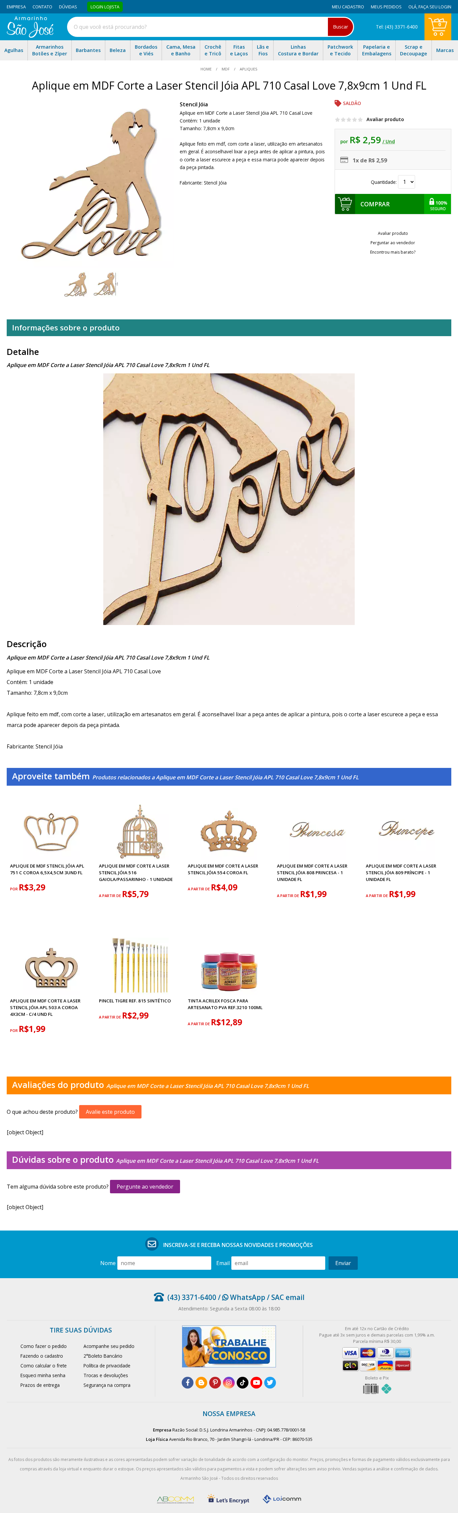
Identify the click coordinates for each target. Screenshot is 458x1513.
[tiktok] (242, 1383)
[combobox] (210, 27)
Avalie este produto (110, 1111)
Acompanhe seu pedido (108, 1346)
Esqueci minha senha (42, 1375)
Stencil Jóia (194, 104)
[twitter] (270, 1383)
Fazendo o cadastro (41, 1356)
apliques (248, 68)
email (223, 1263)
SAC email (287, 1297)
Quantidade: (384, 182)
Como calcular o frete (43, 1365)
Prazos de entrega (40, 1385)
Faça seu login (434, 7)
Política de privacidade (106, 1365)
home (207, 68)
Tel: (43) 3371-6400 (397, 26)
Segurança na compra (106, 1385)
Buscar (340, 26)
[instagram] (229, 1383)
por (14, 888)
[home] (30, 36)
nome (108, 1263)
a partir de (110, 895)
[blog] (201, 1383)
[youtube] (256, 1383)
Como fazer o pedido (43, 1346)
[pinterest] (215, 1383)
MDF (226, 68)
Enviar (343, 1263)
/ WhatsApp (240, 1297)
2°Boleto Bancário (102, 1356)
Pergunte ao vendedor (145, 1186)
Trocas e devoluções (105, 1375)
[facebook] (187, 1383)
